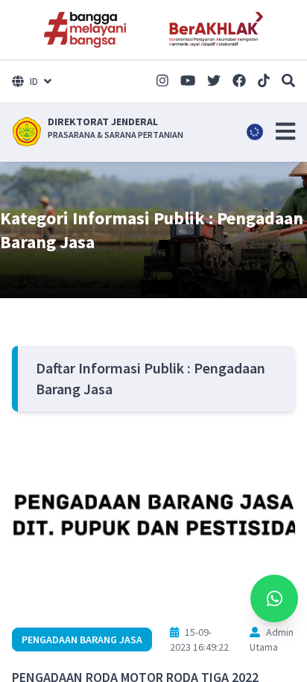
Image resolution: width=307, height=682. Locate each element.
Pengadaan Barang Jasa (82, 639)
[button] (285, 131)
